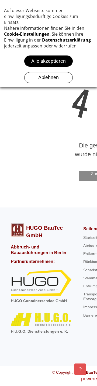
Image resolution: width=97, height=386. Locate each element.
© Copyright (63, 372)
